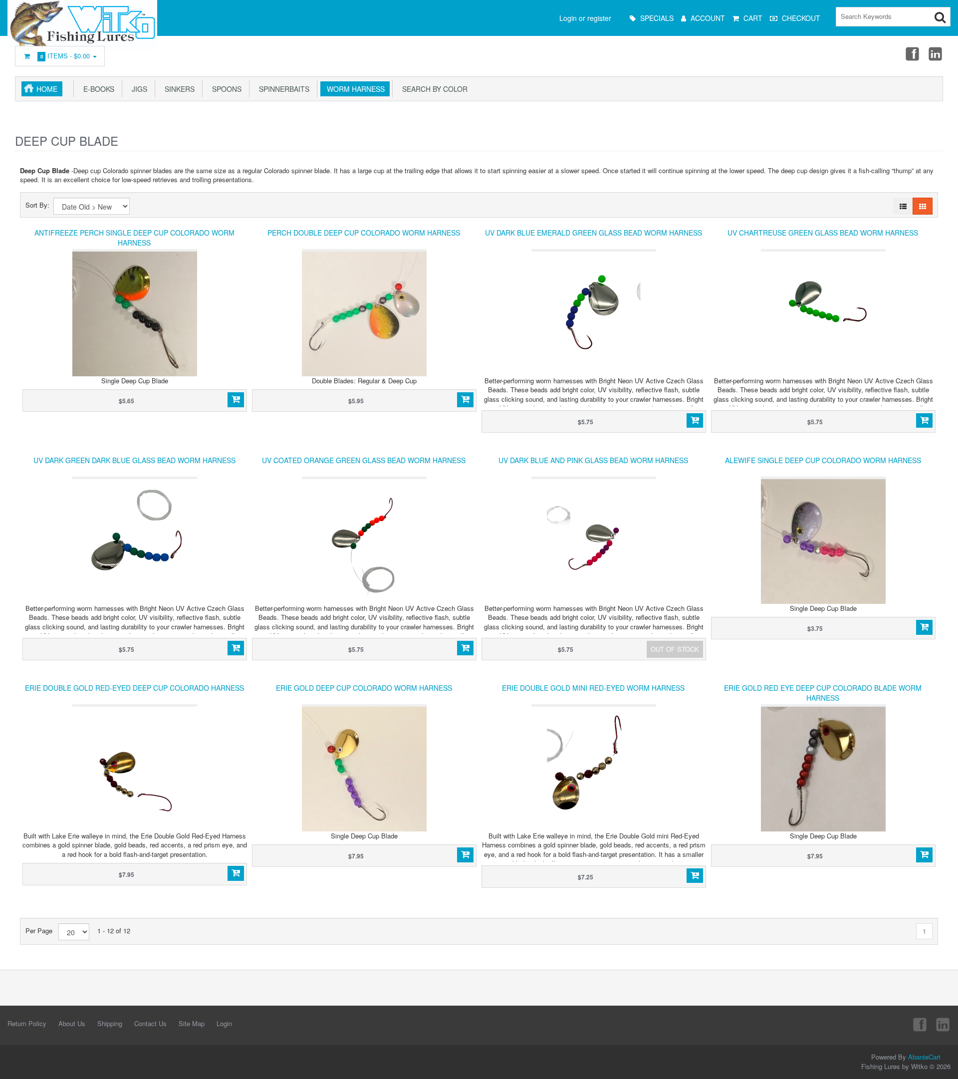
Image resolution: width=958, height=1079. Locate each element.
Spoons (224, 89)
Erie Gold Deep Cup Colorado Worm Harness (364, 688)
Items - (65, 55)
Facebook (911, 53)
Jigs (137, 89)
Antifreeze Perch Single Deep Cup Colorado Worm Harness (134, 238)
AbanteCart (924, 1057)
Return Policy (26, 1023)
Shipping (109, 1023)
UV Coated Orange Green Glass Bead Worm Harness (364, 460)
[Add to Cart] (236, 399)
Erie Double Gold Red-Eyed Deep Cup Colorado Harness (134, 688)
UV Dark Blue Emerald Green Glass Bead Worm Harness (593, 233)
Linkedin (936, 53)
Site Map (192, 1023)
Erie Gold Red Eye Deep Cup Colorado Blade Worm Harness (823, 693)
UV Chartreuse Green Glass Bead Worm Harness (822, 233)
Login (224, 1023)
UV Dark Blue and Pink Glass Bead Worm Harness (593, 460)
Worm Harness (354, 89)
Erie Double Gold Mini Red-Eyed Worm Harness (593, 688)
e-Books (96, 89)
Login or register (585, 18)
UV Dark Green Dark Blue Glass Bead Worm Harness (134, 460)
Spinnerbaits (282, 89)
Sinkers (178, 89)
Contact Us (150, 1023)
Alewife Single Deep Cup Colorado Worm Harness (823, 460)
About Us (71, 1023)
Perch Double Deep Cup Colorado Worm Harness (363, 233)
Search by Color (433, 89)
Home (46, 89)
